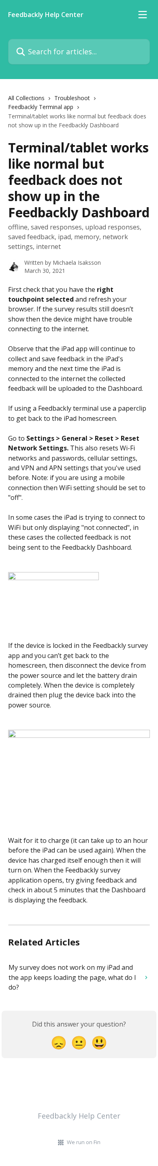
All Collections (26, 98)
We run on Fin (83, 1142)
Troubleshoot (72, 98)
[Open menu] (142, 14)
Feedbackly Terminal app (40, 107)
